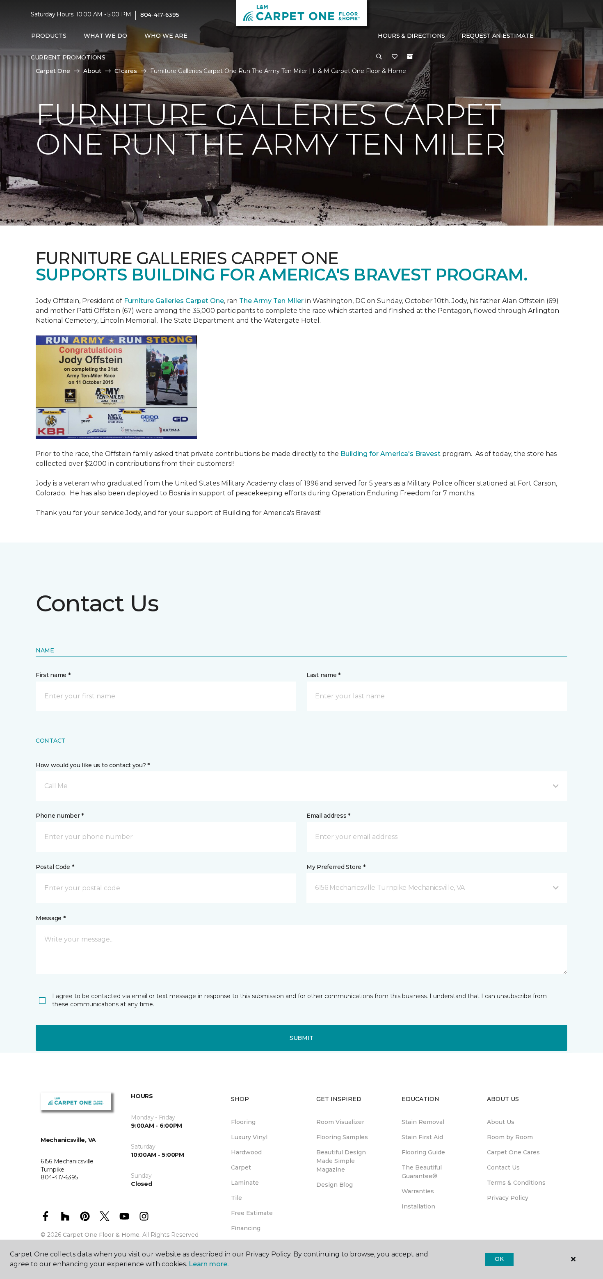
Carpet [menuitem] (241, 1167)
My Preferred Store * (335, 867)
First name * (53, 675)
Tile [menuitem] (236, 1197)
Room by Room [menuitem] (510, 1137)
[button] (379, 57)
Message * (50, 918)
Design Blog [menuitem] (334, 1184)
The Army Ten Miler (271, 301)
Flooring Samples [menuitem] (342, 1137)
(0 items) (410, 56)
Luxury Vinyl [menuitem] (249, 1137)
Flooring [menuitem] (243, 1122)
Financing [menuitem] (245, 1228)
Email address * (328, 815)
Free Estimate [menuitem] (252, 1213)
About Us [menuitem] (500, 1122)
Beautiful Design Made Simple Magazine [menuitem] (341, 1161)
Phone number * (60, 815)
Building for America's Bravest (390, 454)
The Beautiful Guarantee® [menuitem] (422, 1172)
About (92, 71)
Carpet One (53, 71)
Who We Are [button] (165, 35)
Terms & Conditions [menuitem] (516, 1182)
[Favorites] (394, 57)
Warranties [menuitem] (418, 1191)
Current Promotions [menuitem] (68, 57)
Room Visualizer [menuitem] (340, 1122)
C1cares (125, 71)
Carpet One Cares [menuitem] (513, 1152)
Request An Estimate (497, 35)
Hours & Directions (411, 35)
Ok (499, 1259)
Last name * (323, 675)
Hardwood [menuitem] (246, 1152)
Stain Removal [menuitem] (423, 1122)
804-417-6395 (159, 14)
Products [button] (48, 35)
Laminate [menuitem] (245, 1182)
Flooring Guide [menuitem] (423, 1152)
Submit (301, 1038)
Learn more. (208, 1264)
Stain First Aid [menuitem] (422, 1137)
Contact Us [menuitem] (503, 1167)
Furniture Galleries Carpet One (174, 301)
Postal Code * (55, 867)
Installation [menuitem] (418, 1206)
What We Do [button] (105, 35)
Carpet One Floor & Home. (102, 1234)
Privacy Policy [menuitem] (507, 1197)
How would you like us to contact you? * (93, 765)
